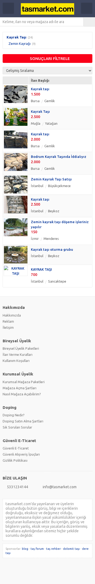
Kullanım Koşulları (16, 360)
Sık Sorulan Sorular (17, 427)
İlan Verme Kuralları (17, 354)
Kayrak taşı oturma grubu (52, 249)
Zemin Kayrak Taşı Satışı (51, 179)
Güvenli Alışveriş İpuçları (21, 454)
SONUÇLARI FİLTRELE (50, 58)
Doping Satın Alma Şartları (23, 421)
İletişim (8, 327)
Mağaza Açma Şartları (19, 388)
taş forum (37, 548)
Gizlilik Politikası (15, 460)
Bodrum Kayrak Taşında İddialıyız (58, 156)
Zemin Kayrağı (19, 43)
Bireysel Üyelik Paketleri (21, 348)
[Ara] (89, 21)
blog (25, 548)
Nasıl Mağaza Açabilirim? (22, 394)
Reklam (8, 321)
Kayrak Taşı (16, 37)
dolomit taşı (71, 548)
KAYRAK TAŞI (41, 269)
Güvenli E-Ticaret (16, 448)
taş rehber (53, 548)
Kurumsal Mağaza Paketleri (24, 382)
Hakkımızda (12, 315)
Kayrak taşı (40, 89)
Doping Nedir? (14, 415)
